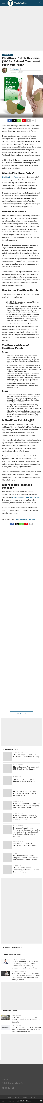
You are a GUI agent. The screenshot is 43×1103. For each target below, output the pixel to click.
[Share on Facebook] (9, 120)
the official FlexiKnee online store (25, 497)
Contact (18, 1097)
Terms (33, 1097)
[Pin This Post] (24, 120)
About (9, 1097)
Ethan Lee (15, 69)
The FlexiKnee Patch (10, 177)
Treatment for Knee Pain (25, 519)
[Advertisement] (21, 28)
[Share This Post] (14, 120)
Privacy (26, 1097)
